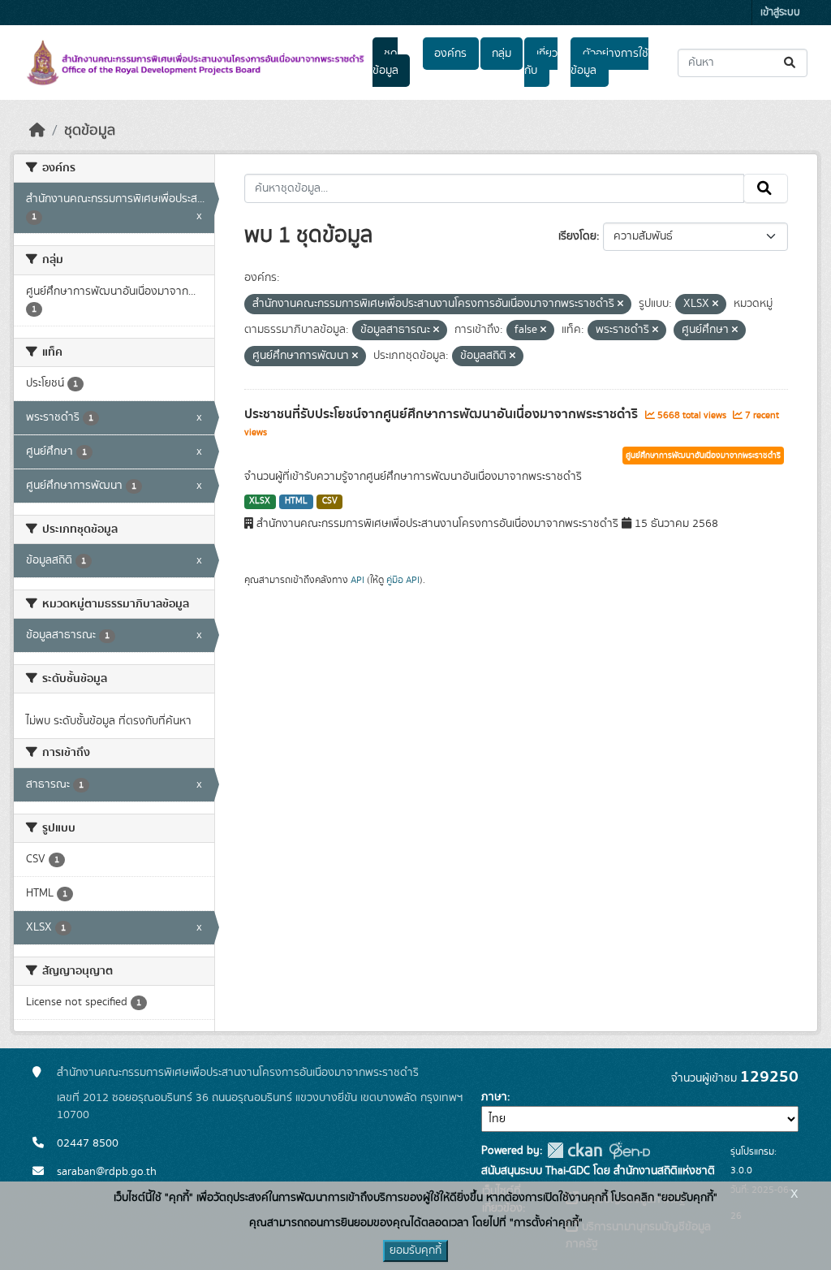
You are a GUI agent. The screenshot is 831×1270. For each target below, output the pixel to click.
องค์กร (450, 53)
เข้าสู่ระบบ (780, 12)
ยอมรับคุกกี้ (415, 1250)
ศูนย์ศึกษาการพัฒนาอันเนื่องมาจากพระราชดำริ (703, 455)
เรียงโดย (577, 236)
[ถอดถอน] (620, 304)
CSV (330, 501)
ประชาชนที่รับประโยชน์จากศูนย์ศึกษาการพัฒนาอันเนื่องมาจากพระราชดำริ (442, 414)
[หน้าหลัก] (37, 130)
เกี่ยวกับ (540, 62)
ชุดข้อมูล (385, 62)
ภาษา (494, 1097)
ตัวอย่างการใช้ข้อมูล (609, 62)
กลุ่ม (501, 53)
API (357, 579)
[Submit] (790, 63)
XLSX (259, 501)
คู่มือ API (403, 579)
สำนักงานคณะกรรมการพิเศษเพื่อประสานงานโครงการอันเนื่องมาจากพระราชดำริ (238, 1073)
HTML (296, 501)
